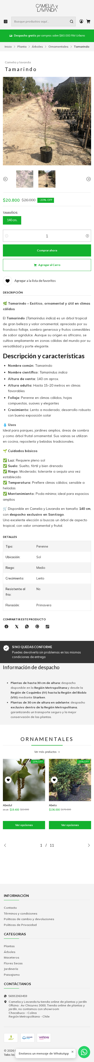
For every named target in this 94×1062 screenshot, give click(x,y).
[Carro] (88, 21)
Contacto (10, 907)
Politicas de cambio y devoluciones (29, 919)
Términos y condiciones (20, 913)
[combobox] (43, 21)
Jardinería (11, 969)
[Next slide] (87, 179)
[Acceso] (81, 21)
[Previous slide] (6, 179)
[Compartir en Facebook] (6, 626)
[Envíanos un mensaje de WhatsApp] (84, 1052)
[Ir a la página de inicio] (47, 8)
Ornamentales (58, 46)
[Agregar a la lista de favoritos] (8, 779)
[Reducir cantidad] (6, 236)
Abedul (7, 805)
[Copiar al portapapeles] (47, 626)
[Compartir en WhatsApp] (27, 626)
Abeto (53, 805)
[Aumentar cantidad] (87, 236)
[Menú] (6, 21)
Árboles (37, 46)
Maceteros (11, 957)
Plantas (9, 946)
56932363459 (17, 996)
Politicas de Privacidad (20, 925)
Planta (22, 46)
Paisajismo (12, 974)
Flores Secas (13, 963)
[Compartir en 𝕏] (16, 626)
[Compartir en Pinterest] (37, 626)
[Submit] (71, 21)
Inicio (8, 46)
